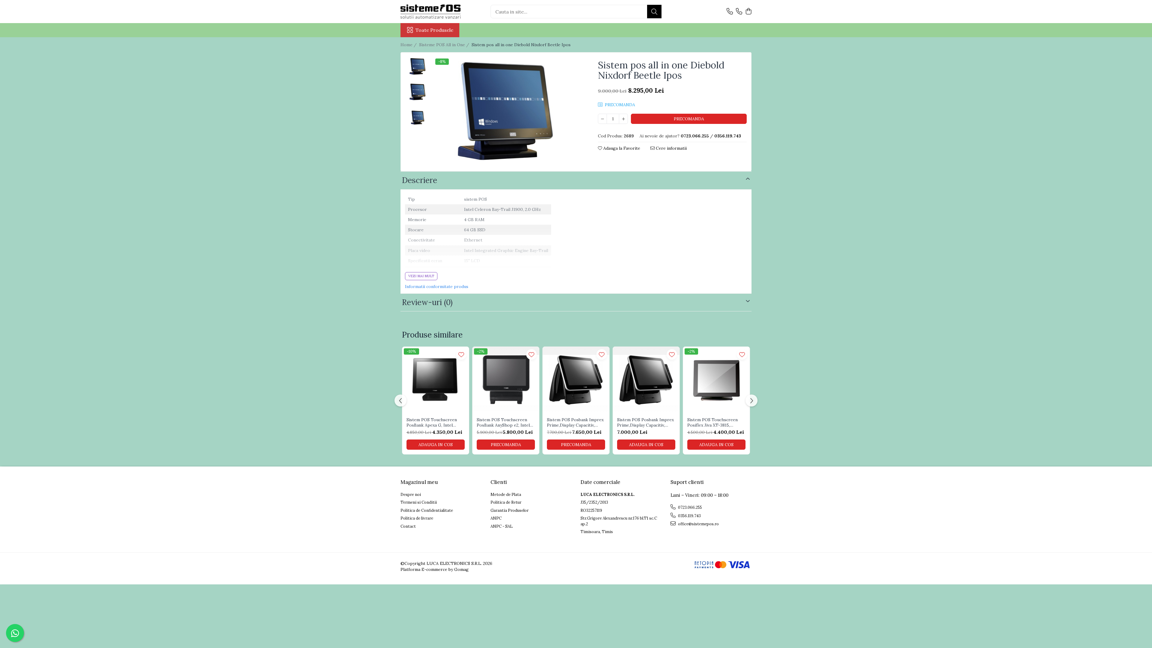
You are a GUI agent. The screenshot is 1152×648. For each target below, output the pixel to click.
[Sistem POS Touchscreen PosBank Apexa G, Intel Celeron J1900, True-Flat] (435, 380)
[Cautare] (654, 11)
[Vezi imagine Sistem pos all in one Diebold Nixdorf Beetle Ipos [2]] (418, 117)
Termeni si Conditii (418, 502)
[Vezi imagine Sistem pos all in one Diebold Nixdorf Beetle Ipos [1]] (418, 92)
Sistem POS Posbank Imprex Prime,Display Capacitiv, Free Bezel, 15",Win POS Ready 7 (645, 422)
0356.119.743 (689, 515)
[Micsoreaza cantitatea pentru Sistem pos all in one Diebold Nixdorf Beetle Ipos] (602, 119)
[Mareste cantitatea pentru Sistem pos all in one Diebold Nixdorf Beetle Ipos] (623, 119)
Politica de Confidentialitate (426, 510)
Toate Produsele (434, 30)
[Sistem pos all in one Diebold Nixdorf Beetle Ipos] (508, 112)
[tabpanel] (508, 112)
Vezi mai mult (421, 276)
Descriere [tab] (419, 180)
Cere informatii (671, 148)
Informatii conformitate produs (436, 286)
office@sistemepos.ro (698, 523)
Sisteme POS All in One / (444, 44)
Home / (409, 44)
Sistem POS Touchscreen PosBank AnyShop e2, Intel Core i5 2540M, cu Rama (503, 422)
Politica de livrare (416, 518)
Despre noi (410, 494)
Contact (408, 526)
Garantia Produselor (509, 510)
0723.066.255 (689, 507)
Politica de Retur (505, 502)
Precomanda (689, 119)
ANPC (496, 518)
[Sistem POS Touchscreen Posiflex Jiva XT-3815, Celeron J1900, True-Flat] (716, 380)
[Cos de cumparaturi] (748, 11)
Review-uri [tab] (427, 302)
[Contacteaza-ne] (730, 11)
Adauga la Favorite (621, 148)
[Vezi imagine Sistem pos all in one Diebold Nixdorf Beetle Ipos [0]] (418, 66)
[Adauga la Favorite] (461, 354)
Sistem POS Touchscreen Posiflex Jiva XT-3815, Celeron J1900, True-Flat (712, 422)
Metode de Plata (505, 494)
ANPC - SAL (501, 526)
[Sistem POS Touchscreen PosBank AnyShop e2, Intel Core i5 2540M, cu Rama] (505, 380)
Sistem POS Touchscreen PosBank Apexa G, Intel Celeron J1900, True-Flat (431, 422)
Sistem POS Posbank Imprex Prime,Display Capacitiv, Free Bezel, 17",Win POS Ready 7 (575, 422)
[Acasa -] (430, 11)
